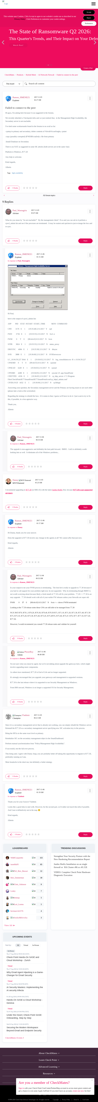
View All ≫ (9, 925)
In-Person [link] (35, 945)
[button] (89, 12)
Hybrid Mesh (31, 75)
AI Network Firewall (46, 75)
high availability (17, 173)
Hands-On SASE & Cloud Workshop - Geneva (25, 1001)
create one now (78, 1091)
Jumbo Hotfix (57, 490)
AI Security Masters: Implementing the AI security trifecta (25, 989)
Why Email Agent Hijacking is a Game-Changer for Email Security (25, 974)
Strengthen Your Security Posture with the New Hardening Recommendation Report (72, 857)
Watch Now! (18, 45)
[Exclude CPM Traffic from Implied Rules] (4, 195)
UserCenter (85, 1099)
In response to (19, 261)
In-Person (11, 951)
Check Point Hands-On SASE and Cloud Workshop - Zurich (23, 958)
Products (20, 75)
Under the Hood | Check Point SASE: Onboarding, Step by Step (24, 1016)
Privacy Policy (19, 19)
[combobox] (59, 84)
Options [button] (93, 75)
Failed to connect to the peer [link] (67, 75)
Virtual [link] (25, 945)
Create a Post (88, 68)
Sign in (21, 1088)
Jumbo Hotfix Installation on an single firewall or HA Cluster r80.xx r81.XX (70, 865)
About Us (76, 1099)
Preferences (89, 23)
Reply (85, 188)
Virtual (10, 966)
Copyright (56, 1099)
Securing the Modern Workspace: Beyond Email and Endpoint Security (24, 1029)
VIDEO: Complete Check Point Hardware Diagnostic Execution (72, 873)
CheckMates (9, 75)
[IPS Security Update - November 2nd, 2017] (93, 195)
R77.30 (28, 490)
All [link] (18, 945)
